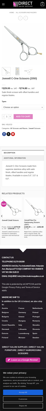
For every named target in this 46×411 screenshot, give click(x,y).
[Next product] (20, 18)
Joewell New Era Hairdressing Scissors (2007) (32, 222)
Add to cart (23, 116)
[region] (23, 390)
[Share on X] (9, 134)
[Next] (40, 44)
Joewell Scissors (34, 128)
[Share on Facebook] (4, 134)
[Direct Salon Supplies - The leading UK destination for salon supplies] (23, 4)
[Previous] (6, 44)
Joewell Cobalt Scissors (10, 220)
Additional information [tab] (15, 158)
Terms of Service (32, 287)
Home (11, 12)
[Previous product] (26, 18)
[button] (3, 4)
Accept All (23, 392)
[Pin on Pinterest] (13, 134)
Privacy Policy (15, 287)
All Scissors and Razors (26, 12)
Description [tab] (9, 153)
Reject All (23, 406)
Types (4, 101)
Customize (23, 399)
